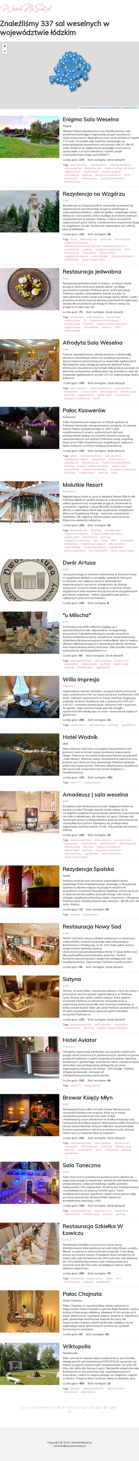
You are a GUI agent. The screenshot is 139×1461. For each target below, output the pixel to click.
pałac (73, 455)
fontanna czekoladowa (104, 320)
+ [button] (5, 46)
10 (69, 1407)
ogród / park (91, 171)
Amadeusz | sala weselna (95, 794)
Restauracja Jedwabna (92, 271)
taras (96, 398)
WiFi (127, 175)
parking (87, 175)
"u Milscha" (77, 615)
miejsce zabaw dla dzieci (119, 168)
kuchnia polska (98, 550)
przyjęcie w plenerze (108, 175)
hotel (73, 239)
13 (91, 1407)
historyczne (71, 252)
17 (69, 1412)
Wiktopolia (77, 1346)
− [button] (5, 51)
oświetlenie (71, 175)
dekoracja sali (92, 168)
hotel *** (75, 782)
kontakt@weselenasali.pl (69, 1445)
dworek (75, 1388)
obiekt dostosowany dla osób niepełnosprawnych (95, 246)
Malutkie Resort (83, 484)
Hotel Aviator (80, 1039)
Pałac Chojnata (82, 1293)
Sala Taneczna (82, 1165)
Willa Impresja (81, 679)
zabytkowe (71, 462)
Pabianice (69, 686)
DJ (85, 320)
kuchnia (88, 323)
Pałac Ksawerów (84, 410)
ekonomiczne (122, 840)
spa (95, 540)
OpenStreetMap (104, 108)
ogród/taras (71, 259)
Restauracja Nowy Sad (92, 926)
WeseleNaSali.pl (81, 1442)
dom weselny (78, 164)
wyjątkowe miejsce (76, 256)
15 (105, 1407)
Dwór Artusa (79, 562)
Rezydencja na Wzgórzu (94, 193)
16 (112, 1407)
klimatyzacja (72, 181)
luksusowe (70, 1391)
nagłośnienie (72, 171)
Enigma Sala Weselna (91, 119)
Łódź (66, 200)
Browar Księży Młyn (88, 1097)
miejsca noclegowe (76, 242)
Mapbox (135, 108)
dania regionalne (74, 550)
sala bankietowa (120, 164)
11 (77, 1407)
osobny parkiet (111, 171)
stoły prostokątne (122, 256)
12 (84, 1407)
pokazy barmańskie (112, 178)
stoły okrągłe (100, 256)
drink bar (105, 239)
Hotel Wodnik (80, 736)
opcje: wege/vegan (93, 259)
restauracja (77, 317)
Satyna (72, 979)
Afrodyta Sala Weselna (93, 342)
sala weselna (72, 168)
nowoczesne (89, 178)
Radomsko (69, 491)
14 (98, 1407)
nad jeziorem (98, 164)
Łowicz (67, 1239)
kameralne (71, 178)
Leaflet (82, 108)
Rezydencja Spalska (88, 868)
